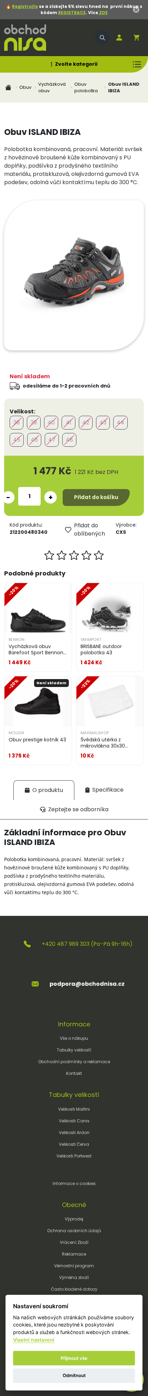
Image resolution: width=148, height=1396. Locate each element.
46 (34, 440)
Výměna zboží (74, 1277)
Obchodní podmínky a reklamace (74, 1062)
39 (34, 422)
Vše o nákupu (74, 1038)
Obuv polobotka (86, 87)
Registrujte (25, 6)
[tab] (43, 790)
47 (51, 440)
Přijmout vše (74, 1358)
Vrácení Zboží (74, 1242)
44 (120, 422)
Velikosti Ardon (74, 1132)
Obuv (25, 87)
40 (51, 422)
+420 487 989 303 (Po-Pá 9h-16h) (87, 944)
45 (16, 440)
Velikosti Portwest (74, 1156)
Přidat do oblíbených (89, 529)
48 (69, 440)
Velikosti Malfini (74, 1109)
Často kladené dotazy (74, 1289)
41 (68, 422)
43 (102, 422)
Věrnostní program (74, 1266)
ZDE (103, 12)
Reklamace (74, 1254)
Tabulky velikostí (74, 1050)
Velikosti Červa (74, 1144)
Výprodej (74, 1219)
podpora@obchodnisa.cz (87, 984)
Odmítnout (74, 1375)
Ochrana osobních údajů (74, 1231)
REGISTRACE (72, 12)
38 (16, 422)
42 (85, 422)
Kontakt (74, 1073)
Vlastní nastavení (33, 1340)
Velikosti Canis (74, 1121)
